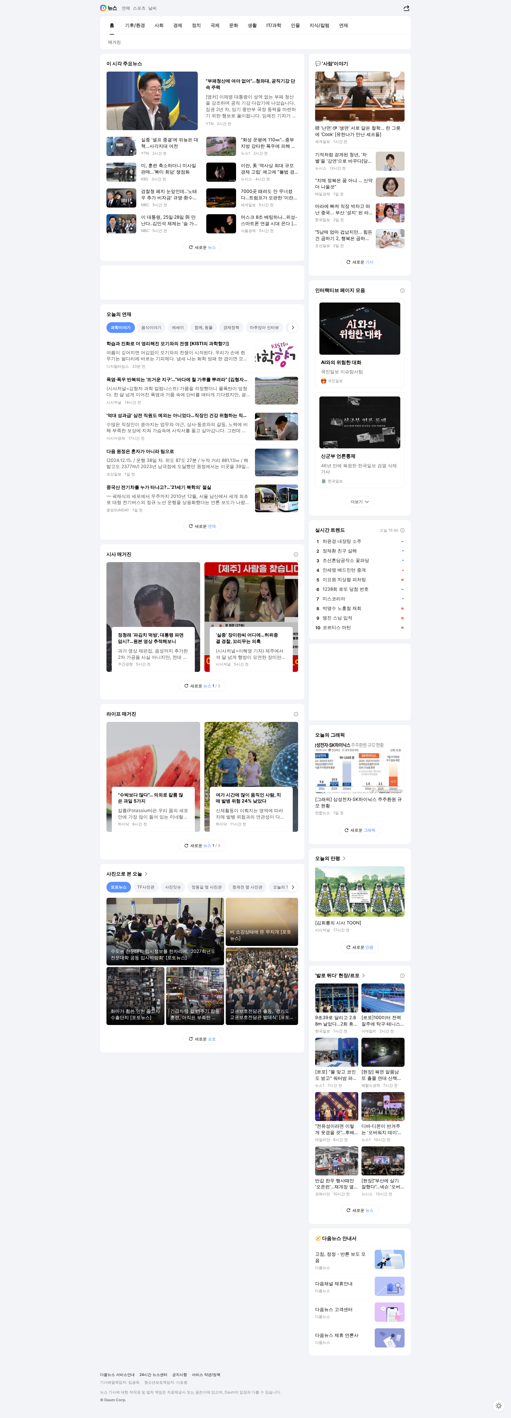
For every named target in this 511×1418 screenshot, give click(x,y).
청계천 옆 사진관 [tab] (247, 887)
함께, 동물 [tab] (204, 327)
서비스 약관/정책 (206, 1374)
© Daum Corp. (113, 1400)
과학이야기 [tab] (121, 327)
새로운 (205, 247)
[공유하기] (406, 8)
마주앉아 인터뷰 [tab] (264, 327)
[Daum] (104, 8)
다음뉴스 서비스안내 (117, 1374)
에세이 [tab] (178, 327)
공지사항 (179, 1374)
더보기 (357, 501)
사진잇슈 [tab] (173, 887)
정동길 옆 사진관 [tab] (207, 887)
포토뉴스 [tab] (119, 887)
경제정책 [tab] (231, 327)
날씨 (152, 8)
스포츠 (139, 8)
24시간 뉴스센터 (153, 1374)
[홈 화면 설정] (499, 1406)
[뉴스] (112, 8)
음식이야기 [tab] (151, 327)
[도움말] (296, 555)
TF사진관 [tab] (145, 887)
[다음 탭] (292, 327)
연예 (126, 8)
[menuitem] (111, 25)
